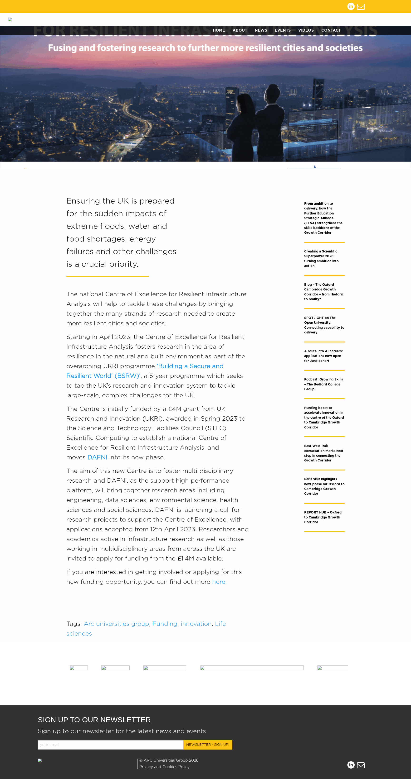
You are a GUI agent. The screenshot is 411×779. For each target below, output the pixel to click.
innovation (196, 624)
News (261, 30)
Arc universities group (116, 624)
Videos (306, 30)
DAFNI (97, 458)
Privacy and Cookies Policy (164, 767)
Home (219, 30)
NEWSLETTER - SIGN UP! (207, 744)
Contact (331, 30)
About (240, 30)
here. (219, 582)
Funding (164, 624)
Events (283, 30)
